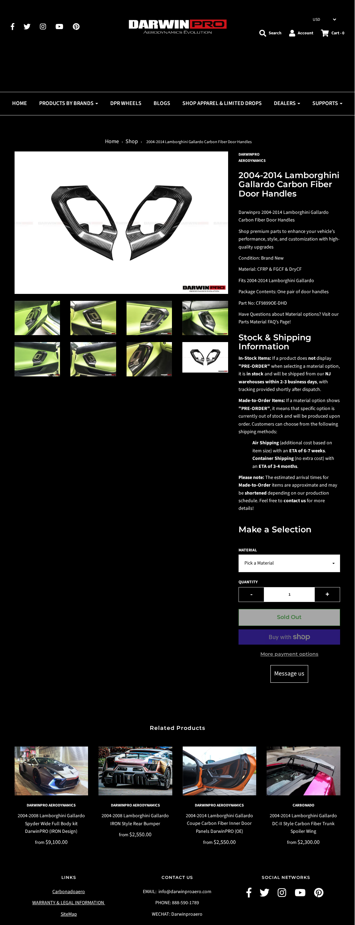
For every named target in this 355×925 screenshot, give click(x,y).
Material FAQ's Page (269, 321)
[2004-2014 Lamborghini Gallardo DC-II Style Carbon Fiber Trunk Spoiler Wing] (303, 771)
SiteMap (69, 914)
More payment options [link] (289, 654)
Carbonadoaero (68, 891)
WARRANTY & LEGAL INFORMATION (68, 902)
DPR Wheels (125, 103)
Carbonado (303, 805)
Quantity (248, 582)
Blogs (162, 103)
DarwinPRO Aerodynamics (51, 805)
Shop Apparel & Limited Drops (222, 103)
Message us (289, 673)
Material (248, 550)
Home (19, 103)
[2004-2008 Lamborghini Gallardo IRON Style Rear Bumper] (135, 771)
